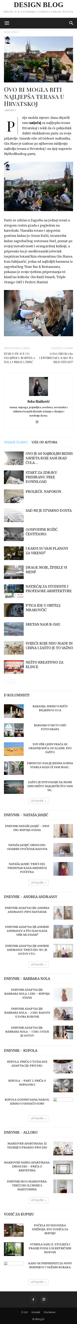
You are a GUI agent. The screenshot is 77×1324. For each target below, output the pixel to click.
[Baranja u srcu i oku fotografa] (14, 730)
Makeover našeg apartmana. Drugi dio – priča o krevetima (27, 1166)
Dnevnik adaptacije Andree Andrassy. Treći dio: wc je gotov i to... (27, 950)
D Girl (25, 1312)
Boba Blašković (38, 401)
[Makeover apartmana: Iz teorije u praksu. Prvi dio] (63, 1148)
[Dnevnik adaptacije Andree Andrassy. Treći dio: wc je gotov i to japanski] (63, 951)
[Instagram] (38, 422)
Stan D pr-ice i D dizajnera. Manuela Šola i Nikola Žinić (19, 358)
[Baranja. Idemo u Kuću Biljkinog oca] (14, 711)
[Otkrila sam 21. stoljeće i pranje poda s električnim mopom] (14, 1249)
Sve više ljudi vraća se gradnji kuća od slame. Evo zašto (50, 748)
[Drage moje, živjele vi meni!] (14, 572)
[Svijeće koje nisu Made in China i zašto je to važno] (14, 648)
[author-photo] (38, 396)
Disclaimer (50, 1312)
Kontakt (36, 1312)
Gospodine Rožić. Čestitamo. (42, 531)
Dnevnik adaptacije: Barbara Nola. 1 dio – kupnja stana (27, 993)
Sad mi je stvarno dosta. (49, 510)
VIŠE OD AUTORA (44, 442)
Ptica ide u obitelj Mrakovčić (43, 607)
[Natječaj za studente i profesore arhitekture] (14, 591)
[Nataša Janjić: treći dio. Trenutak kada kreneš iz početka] (63, 869)
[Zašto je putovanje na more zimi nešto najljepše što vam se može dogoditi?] (14, 787)
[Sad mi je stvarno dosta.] (14, 515)
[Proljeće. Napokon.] (14, 496)
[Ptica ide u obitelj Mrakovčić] (14, 610)
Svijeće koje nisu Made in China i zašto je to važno (49, 645)
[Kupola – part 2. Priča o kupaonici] (63, 1085)
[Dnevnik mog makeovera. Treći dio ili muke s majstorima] (63, 1186)
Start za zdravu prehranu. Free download (41, 477)
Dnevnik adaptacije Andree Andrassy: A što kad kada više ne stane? (27, 931)
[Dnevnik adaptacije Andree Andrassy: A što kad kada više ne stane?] (63, 932)
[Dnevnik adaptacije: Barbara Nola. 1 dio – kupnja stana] (63, 994)
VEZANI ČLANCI (16, 442)
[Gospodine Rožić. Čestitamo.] (14, 534)
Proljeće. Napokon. (44, 491)
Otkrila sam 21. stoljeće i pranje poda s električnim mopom (50, 1248)
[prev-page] (6, 681)
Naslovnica (11, 32)
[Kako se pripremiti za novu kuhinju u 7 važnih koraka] (14, 1268)
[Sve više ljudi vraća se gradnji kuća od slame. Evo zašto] (14, 749)
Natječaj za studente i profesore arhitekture (49, 588)
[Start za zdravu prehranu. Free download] (14, 477)
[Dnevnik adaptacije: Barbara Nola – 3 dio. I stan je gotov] (63, 1032)
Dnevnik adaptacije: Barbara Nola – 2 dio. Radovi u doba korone (27, 1012)
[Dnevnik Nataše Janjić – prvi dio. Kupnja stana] (63, 831)
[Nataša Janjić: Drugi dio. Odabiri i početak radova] (63, 850)
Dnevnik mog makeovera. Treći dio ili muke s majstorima (27, 1185)
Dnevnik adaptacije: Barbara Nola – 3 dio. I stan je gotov (27, 1031)
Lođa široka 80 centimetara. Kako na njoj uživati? (56, 358)
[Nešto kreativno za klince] (14, 667)
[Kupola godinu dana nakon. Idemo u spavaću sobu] (63, 1105)
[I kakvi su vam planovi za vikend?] (14, 553)
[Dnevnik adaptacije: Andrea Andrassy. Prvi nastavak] (63, 913)
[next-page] (12, 681)
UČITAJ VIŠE (37, 801)
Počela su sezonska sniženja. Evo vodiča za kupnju (50, 1229)
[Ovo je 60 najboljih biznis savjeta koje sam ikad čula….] (14, 458)
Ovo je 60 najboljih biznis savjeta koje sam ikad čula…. (49, 458)
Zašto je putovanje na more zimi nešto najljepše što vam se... (50, 786)
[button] (6, 23)
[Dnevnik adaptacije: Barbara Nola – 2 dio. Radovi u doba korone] (63, 1013)
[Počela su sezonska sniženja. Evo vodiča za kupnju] (14, 1230)
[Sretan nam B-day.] (14, 629)
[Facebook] (33, 1299)
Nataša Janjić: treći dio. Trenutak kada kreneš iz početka (27, 868)
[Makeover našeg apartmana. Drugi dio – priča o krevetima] (63, 1167)
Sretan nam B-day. (43, 624)
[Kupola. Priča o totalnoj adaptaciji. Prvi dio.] (63, 1066)
